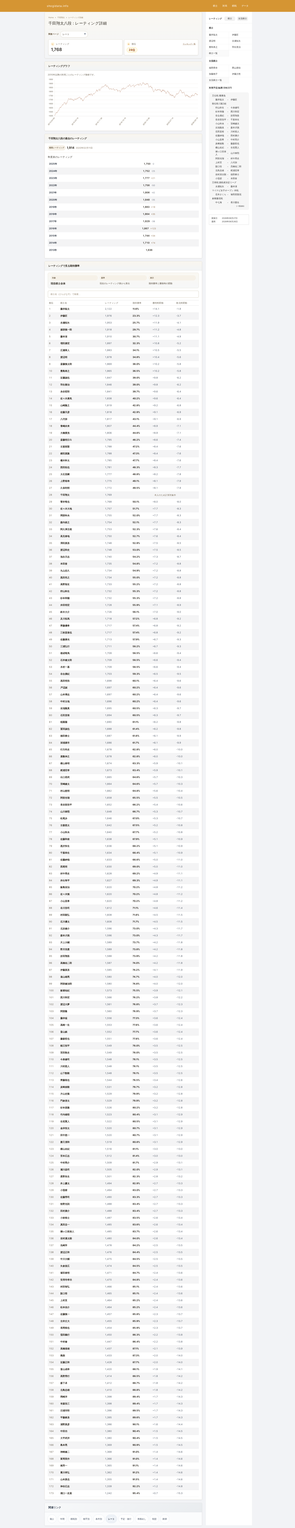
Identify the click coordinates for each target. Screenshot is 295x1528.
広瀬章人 (65, 350)
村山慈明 (65, 790)
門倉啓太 (65, 1100)
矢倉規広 (65, 1265)
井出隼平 (65, 880)
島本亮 (63, 1444)
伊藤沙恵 (236, 74)
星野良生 (65, 1176)
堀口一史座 (66, 1493)
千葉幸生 (65, 852)
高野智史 (65, 584)
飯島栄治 (65, 887)
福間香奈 (213, 67)
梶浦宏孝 (65, 770)
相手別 (86, 1519)
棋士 (215, 5)
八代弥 (63, 419)
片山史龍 (65, 1093)
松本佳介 (65, 1307)
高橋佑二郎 (66, 962)
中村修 (63, 1341)
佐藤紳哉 (65, 859)
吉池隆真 (65, 708)
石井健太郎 (66, 660)
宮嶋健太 (65, 783)
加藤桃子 (213, 74)
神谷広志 (65, 1486)
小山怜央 (65, 832)
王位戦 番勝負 (219, 95)
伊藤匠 (63, 315)
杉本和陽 (65, 598)
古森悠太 (65, 825)
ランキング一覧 (189, 44)
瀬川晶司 (65, 1169)
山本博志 (65, 694)
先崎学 (63, 1245)
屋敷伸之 (65, 756)
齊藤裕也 (65, 1080)
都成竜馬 (65, 653)
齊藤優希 (65, 625)
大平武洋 (65, 1438)
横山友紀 (65, 1148)
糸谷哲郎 (65, 391)
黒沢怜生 (65, 846)
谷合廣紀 (65, 673)
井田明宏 (65, 605)
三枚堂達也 (66, 632)
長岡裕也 (65, 1327)
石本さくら (220, 194)
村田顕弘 (65, 914)
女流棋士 (242, 18)
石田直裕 (65, 715)
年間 (62, 1519)
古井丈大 (65, 1321)
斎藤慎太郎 (66, 364)
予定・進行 (126, 1519)
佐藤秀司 (65, 1197)
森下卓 (63, 1383)
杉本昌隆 (65, 1107)
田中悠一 (65, 1135)
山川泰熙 (65, 811)
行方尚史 (65, 749)
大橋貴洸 (65, 432)
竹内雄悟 (65, 1114)
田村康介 (65, 1210)
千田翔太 (61, 17)
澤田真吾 (65, 543)
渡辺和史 (65, 549)
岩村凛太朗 (66, 1238)
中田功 (63, 1431)
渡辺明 (63, 357)
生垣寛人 (65, 1121)
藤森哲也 (65, 1038)
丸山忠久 (65, 570)
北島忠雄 (65, 1389)
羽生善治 (65, 384)
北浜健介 (65, 928)
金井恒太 (65, 1128)
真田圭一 (65, 1224)
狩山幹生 (65, 591)
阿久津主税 (66, 529)
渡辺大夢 (65, 1004)
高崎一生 (65, 1024)
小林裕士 (65, 1217)
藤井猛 (63, 1018)
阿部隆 (63, 1011)
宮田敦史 (65, 1052)
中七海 (218, 202)
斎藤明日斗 (66, 439)
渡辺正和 (65, 1252)
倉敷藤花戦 (217, 198)
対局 (224, 5)
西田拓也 (65, 467)
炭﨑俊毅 (65, 1087)
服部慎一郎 (66, 329)
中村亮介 (65, 1162)
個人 (52, 1519)
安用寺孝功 (66, 1279)
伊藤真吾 (65, 969)
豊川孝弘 (65, 1472)
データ (245, 5)
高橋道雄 (65, 1348)
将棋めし (142, 1519)
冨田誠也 (65, 728)
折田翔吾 (65, 956)
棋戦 (234, 5)
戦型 (154, 1519)
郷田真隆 (65, 453)
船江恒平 (65, 1045)
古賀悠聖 (65, 446)
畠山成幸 (65, 1369)
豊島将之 (65, 370)
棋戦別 (74, 1519)
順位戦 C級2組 (219, 103)
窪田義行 (65, 1334)
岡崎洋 (63, 1396)
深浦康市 (65, 742)
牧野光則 (65, 1203)
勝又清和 (65, 1142)
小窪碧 (63, 1190)
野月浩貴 (65, 949)
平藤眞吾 (65, 1417)
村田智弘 (65, 1286)
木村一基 (65, 666)
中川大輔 (65, 1259)
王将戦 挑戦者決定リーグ (224, 182)
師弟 (165, 1519)
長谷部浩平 (66, 804)
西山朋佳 (236, 67)
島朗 (62, 1355)
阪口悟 (63, 1293)
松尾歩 (63, 818)
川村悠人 (65, 1066)
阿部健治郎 (66, 983)
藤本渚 (63, 336)
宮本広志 (65, 1155)
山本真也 (65, 1479)
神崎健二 (65, 1451)
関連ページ (53, 34)
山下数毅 (65, 1073)
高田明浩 (65, 680)
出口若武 (65, 777)
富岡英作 (65, 1458)
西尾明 (63, 866)
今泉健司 (65, 1059)
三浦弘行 (65, 646)
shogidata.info (58, 6)
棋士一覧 (213, 53)
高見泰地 (65, 536)
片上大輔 (65, 942)
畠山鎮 (63, 1031)
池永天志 (65, 556)
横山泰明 (65, 763)
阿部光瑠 (65, 797)
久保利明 (65, 487)
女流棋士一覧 (215, 80)
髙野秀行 (65, 1376)
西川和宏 (65, 997)
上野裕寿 (65, 481)
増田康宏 (65, 343)
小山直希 (65, 901)
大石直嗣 (65, 474)
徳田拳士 (65, 735)
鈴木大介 (65, 611)
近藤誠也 (65, 377)
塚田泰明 (65, 1272)
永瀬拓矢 (65, 322)
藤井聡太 (65, 308)
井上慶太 (65, 1183)
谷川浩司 (65, 907)
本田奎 (63, 563)
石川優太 (65, 921)
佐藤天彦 (65, 412)
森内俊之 (65, 522)
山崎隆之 (65, 405)
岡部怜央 (65, 515)
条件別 (99, 1519)
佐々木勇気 (66, 398)
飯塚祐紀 (65, 990)
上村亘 (63, 1300)
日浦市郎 (65, 1410)
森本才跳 (65, 935)
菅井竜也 (65, 501)
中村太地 (65, 701)
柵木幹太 (65, 460)
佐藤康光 (65, 639)
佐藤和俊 (65, 839)
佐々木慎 (65, 894)
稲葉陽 (63, 722)
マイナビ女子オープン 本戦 (225, 190)
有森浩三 (65, 1403)
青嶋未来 (65, 425)
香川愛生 (235, 202)
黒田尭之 (65, 577)
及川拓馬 (65, 618)
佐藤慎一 (65, 1314)
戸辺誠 (63, 687)
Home (51, 17)
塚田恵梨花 (236, 194)
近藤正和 (65, 1362)
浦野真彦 (65, 1424)
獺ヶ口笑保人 (67, 1231)
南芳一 (63, 1465)
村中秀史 (65, 873)
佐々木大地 (66, 508)
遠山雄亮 (65, 976)
